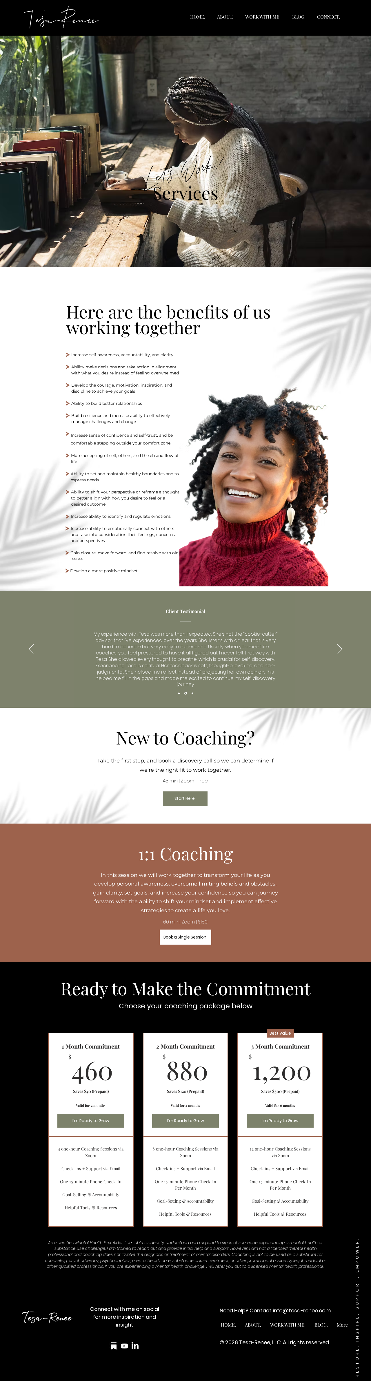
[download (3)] (113, 1346)
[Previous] (31, 649)
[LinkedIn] (135, 1346)
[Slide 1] (179, 693)
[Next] (339, 649)
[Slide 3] (192, 693)
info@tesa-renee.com (302, 1310)
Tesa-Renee (62, 17)
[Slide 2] (185, 693)
